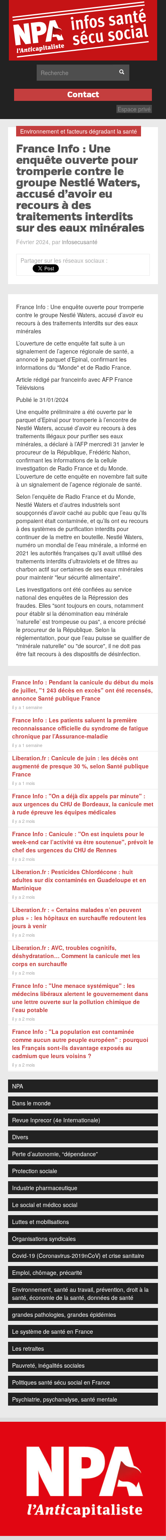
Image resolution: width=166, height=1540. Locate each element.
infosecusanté (80, 242)
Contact (83, 95)
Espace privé (134, 109)
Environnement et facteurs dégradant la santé (78, 131)
